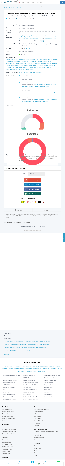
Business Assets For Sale (8, 434)
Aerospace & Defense (32, 59)
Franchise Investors (39, 439)
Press (35, 453)
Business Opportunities (50, 380)
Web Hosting (29, 69)
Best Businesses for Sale (29, 385)
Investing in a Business (43, 36)
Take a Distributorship (50, 38)
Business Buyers (6, 442)
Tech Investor (50, 158)
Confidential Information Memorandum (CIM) (46, 431)
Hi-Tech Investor (23, 158)
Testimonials (37, 448)
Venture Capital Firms (7, 446)
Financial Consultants (39, 420)
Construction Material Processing (15, 59)
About (35, 446)
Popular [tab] (6, 366)
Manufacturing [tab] (34, 366)
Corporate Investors (7, 444)
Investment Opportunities (9, 429)
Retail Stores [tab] (44, 366)
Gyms (55, 63)
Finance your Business (8, 411)
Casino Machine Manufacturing (44, 63)
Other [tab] (43, 371)
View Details (29, 49)
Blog (35, 450)
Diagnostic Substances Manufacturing (44, 65)
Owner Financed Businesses (10, 397)
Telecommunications (12, 69)
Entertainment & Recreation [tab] (41, 368)
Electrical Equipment (27, 61)
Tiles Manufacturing (20, 63)
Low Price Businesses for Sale (52, 375)
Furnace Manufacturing (45, 59)
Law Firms (36, 425)
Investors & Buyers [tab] (56, 368)
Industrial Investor (30, 156)
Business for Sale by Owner (30, 382)
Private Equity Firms (7, 449)
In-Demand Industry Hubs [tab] (33, 371)
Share (47, 210)
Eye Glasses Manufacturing (24, 65)
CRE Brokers (37, 418)
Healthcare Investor (41, 156)
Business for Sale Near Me (30, 397)
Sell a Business (48, 394)
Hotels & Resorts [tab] (19, 368)
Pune (20, 72)
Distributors (47, 389)
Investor (21, 160)
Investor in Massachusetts (26, 155)
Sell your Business (7, 409)
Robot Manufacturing (21, 67)
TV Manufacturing (33, 67)
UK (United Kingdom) (29, 72)
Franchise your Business (8, 418)
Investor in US (42, 158)
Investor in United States (40, 155)
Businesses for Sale (28, 392)
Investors (46, 392)
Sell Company (27, 387)
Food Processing (11, 65)
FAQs (35, 455)
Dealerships (6, 392)
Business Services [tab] (7, 368)
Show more (6, 354)
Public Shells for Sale (49, 377)
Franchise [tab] (21, 371)
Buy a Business (6, 414)
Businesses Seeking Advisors (41, 409)
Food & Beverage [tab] (15, 366)
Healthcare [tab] (28, 368)
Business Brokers (38, 416)
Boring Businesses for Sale (30, 399)
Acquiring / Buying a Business (27, 36)
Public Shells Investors (9, 394)
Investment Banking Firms (10, 380)
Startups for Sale (48, 382)
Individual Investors (7, 439)
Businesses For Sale (7, 427)
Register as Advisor (7, 420)
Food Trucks (30, 63)
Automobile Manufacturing (41, 61)
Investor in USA (33, 158)
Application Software (45, 67)
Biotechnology (10, 67)
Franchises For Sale (39, 437)
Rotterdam (39, 72)
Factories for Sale (48, 397)
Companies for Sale (49, 385)
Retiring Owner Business (9, 399)
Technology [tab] (25, 366)
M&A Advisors (27, 394)
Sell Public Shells (48, 387)
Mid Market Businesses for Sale (11, 375)
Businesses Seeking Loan (9, 431)
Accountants (37, 423)
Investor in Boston (52, 156)
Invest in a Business (7, 416)
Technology (22, 69)
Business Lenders (6, 453)
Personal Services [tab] (54, 366)
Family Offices (6, 451)
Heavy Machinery (15, 61)
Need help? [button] (63, 238)
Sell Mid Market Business (30, 389)
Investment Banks (39, 411)
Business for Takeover (29, 380)
